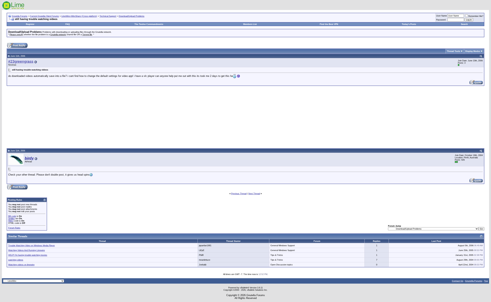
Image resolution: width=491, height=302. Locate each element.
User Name (441, 16)
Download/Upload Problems (131, 16)
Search (464, 24)
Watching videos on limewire (21, 264)
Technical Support (108, 16)
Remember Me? (475, 16)
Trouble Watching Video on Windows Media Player (31, 245)
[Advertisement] (245, 116)
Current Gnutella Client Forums (44, 16)
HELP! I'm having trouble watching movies (27, 255)
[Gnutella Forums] (13, 9)
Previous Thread (239, 193)
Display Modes (472, 51)
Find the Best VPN (329, 24)
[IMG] (10, 221)
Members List (250, 24)
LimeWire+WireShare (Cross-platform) (79, 16)
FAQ (67, 24)
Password (441, 20)
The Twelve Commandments (148, 24)
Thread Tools (453, 51)
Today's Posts (409, 24)
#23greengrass (20, 61)
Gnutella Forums (19, 16)
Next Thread (254, 193)
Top (486, 281)
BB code (12, 216)
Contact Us (457, 281)
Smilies (11, 218)
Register (30, 24)
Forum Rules (14, 228)
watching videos (15, 260)
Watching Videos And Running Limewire (26, 250)
